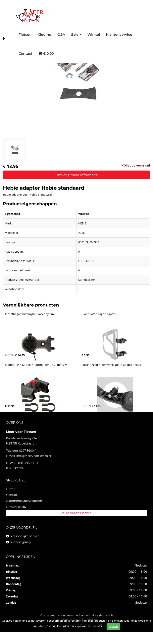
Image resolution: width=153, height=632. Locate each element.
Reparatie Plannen (78, 513)
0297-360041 (27, 450)
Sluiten (113, 626)
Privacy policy (16, 507)
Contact (25, 54)
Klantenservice (119, 35)
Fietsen (25, 35)
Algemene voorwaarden (24, 501)
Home (10, 489)
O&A (61, 35)
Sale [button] (75, 35)
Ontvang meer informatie (76, 175)
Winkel (93, 35)
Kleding (44, 35)
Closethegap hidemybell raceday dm (29, 314)
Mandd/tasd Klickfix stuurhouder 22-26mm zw (36, 365)
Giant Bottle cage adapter (98, 314)
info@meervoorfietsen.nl (33, 456)
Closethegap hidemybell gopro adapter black (111, 365)
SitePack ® (106, 615)
